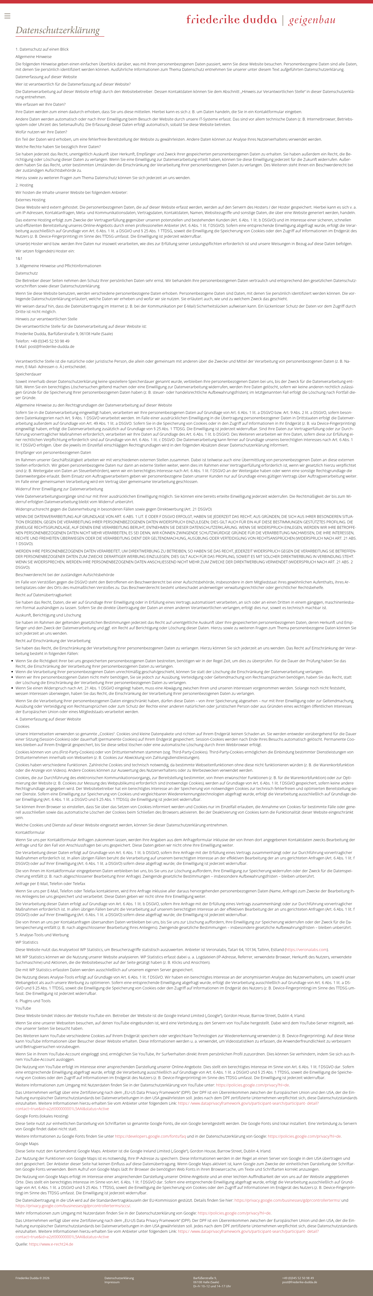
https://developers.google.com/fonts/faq (150, 1136)
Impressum (112, 1282)
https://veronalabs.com (306, 949)
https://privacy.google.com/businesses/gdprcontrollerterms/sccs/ (73, 1205)
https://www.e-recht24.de (51, 1244)
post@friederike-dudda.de (299, 1282)
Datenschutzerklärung (119, 1278)
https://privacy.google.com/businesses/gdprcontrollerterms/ (287, 1200)
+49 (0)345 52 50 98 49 (298, 1278)
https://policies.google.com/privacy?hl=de (252, 1085)
